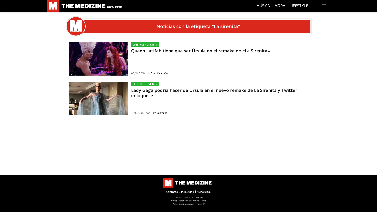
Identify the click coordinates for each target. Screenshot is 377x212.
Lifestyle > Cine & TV (145, 44)
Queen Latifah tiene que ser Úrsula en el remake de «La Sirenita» (177, 45)
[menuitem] (263, 6)
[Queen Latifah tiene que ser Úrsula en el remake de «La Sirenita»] (98, 59)
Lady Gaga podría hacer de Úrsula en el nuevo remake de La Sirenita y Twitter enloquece (194, 84)
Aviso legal (204, 191)
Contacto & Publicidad (180, 191)
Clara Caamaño (159, 73)
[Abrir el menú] (324, 6)
